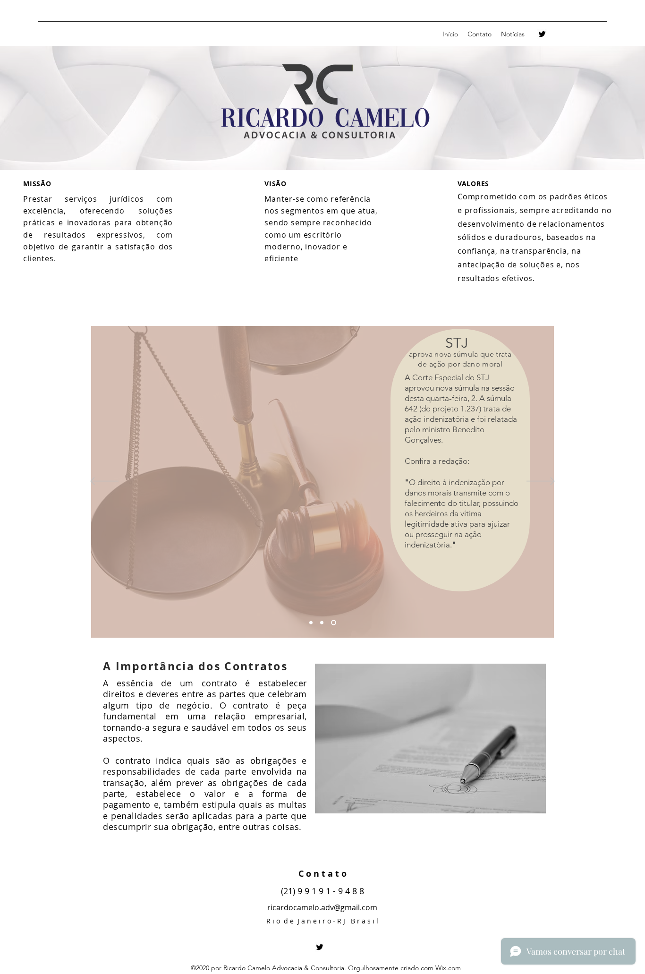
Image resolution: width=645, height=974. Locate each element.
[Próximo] (540, 482)
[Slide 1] (311, 622)
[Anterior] (104, 482)
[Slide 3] (334, 622)
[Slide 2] (323, 622)
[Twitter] (542, 34)
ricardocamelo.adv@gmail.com (322, 907)
